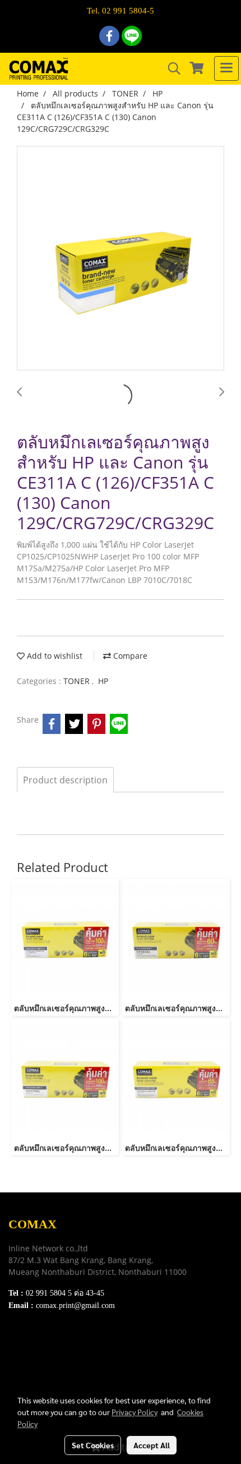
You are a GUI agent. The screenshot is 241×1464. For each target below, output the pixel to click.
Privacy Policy (34, 1371)
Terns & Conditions (43, 1357)
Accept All (151, 1445)
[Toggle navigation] (226, 68)
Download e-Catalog (45, 1343)
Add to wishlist (53, 655)
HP (103, 681)
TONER (77, 681)
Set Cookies (93, 1445)
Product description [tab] (65, 780)
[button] (170, 68)
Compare (129, 655)
